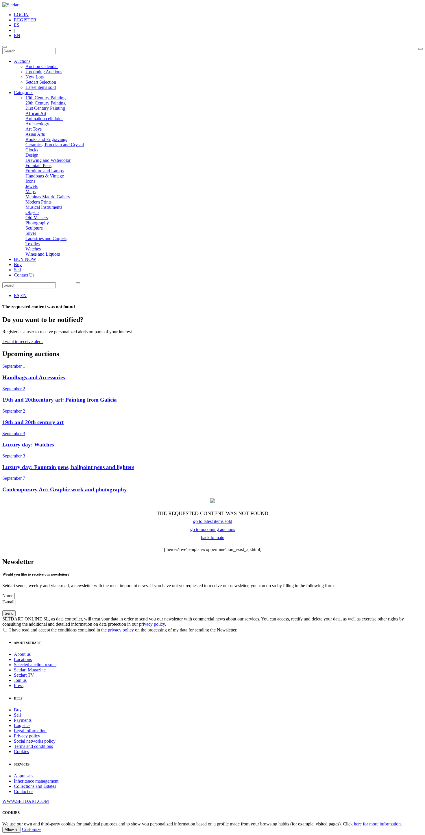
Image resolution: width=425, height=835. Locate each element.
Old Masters (36, 217)
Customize (31, 829)
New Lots (34, 76)
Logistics (22, 725)
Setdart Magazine (30, 669)
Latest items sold (40, 87)
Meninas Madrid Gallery (47, 196)
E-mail (8, 601)
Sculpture (34, 228)
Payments (23, 720)
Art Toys (33, 129)
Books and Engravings (46, 139)
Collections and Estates (35, 786)
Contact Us (24, 274)
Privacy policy (27, 735)
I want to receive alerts (22, 341)
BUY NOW (25, 259)
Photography (37, 222)
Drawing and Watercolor (48, 160)
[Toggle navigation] (4, 47)
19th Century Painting (45, 97)
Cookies (21, 751)
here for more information (377, 823)
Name (7, 595)
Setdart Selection (40, 82)
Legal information (30, 730)
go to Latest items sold (212, 521)
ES (16, 25)
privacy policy (152, 624)
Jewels (31, 186)
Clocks (31, 149)
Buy (18, 264)
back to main (212, 537)
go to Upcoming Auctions (212, 529)
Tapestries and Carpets (45, 238)
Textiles (32, 243)
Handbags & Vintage (44, 175)
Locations (23, 659)
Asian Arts (35, 134)
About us (22, 654)
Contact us (23, 791)
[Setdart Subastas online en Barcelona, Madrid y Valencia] (11, 4)
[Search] (420, 49)
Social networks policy (35, 741)
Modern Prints (38, 201)
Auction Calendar (41, 66)
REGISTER (25, 19)
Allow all (12, 829)
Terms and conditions (33, 746)
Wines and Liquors (42, 254)
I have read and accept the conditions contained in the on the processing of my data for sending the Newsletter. (122, 629)
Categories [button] (23, 92)
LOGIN (21, 14)
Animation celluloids (44, 118)
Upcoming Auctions (43, 71)
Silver (30, 233)
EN (17, 35)
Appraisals (23, 775)
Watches (33, 248)
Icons (30, 181)
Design (31, 155)
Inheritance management (36, 781)
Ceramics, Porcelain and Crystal (54, 144)
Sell (17, 269)
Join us (20, 680)
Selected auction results (35, 664)
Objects (32, 212)
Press (18, 685)
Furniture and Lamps (44, 170)
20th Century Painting (45, 102)
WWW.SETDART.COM (25, 801)
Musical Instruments (43, 207)
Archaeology (37, 123)
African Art (35, 113)
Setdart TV (24, 675)
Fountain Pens (38, 165)
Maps (30, 191)
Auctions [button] (22, 61)
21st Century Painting (45, 108)
